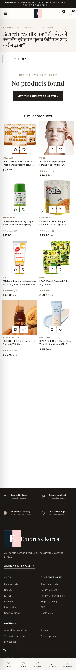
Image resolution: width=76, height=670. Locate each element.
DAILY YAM (8, 158)
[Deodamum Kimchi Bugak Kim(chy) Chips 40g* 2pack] (56, 197)
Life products (11, 607)
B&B (4, 278)
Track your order (50, 584)
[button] (15, 149)
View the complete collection (38, 96)
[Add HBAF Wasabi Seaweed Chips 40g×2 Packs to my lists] (61, 269)
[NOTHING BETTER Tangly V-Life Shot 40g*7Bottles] (19, 317)
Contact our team (17, 566)
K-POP (8, 595)
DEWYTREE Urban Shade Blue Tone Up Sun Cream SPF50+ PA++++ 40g (55, 344)
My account (10, 641)
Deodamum (45, 218)
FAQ (43, 607)
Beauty (8, 590)
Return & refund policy (53, 595)
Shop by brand (12, 612)
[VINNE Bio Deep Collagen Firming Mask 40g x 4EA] (56, 138)
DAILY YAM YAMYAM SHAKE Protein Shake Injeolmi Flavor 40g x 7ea (17, 164)
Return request (49, 590)
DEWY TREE (44, 337)
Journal (44, 630)
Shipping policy (49, 601)
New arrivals (11, 584)
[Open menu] (5, 13)
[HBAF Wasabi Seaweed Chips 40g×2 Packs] (56, 257)
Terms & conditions (14, 636)
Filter (22, 59)
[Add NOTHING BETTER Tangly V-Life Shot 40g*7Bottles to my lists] (24, 329)
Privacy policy (48, 636)
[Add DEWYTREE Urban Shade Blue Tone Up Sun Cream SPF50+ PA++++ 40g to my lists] (61, 329)
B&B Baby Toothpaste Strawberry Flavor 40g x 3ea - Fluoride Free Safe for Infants (19, 284)
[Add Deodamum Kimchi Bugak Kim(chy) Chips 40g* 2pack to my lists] (61, 209)
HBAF (41, 278)
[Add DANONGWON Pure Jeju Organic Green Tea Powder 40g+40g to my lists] (24, 209)
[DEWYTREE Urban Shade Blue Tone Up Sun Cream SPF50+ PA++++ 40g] (56, 317)
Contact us (47, 612)
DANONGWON (9, 218)
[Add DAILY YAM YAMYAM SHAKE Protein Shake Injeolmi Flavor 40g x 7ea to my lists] (24, 149)
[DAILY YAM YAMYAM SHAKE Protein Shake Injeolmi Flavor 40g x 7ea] (19, 138)
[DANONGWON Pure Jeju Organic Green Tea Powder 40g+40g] (19, 197)
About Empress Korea (15, 630)
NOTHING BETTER (11, 337)
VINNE (42, 158)
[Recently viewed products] (4, 650)
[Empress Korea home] (38, 13)
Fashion (8, 601)
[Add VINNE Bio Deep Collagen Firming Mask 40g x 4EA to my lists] (61, 149)
